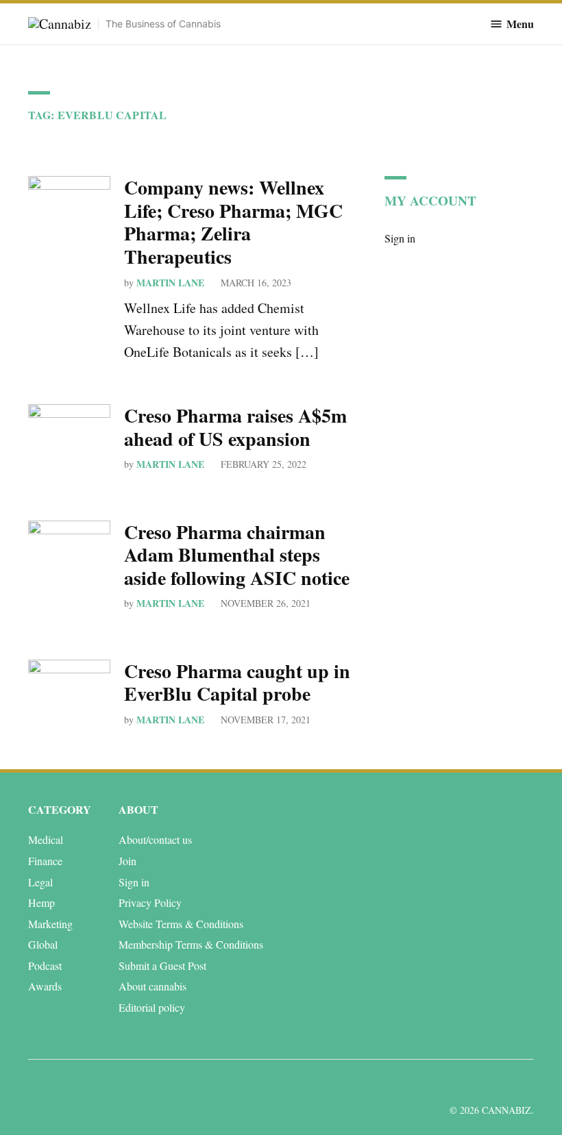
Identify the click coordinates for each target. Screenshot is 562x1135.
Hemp (41, 902)
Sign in (399, 238)
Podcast (45, 965)
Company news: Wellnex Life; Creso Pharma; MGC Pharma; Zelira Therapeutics (233, 222)
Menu (520, 24)
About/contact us (155, 839)
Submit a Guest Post (162, 965)
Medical (45, 839)
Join (127, 860)
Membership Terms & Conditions (191, 944)
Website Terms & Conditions (181, 923)
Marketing (50, 923)
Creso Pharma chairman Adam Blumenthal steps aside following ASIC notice (237, 555)
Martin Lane (170, 282)
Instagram (473, 1082)
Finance (45, 860)
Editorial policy (152, 1007)
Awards (45, 986)
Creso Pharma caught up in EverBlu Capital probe (237, 682)
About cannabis (152, 986)
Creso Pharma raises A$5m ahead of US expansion (235, 427)
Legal (40, 882)
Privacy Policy (150, 902)
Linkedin (443, 1082)
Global (43, 944)
